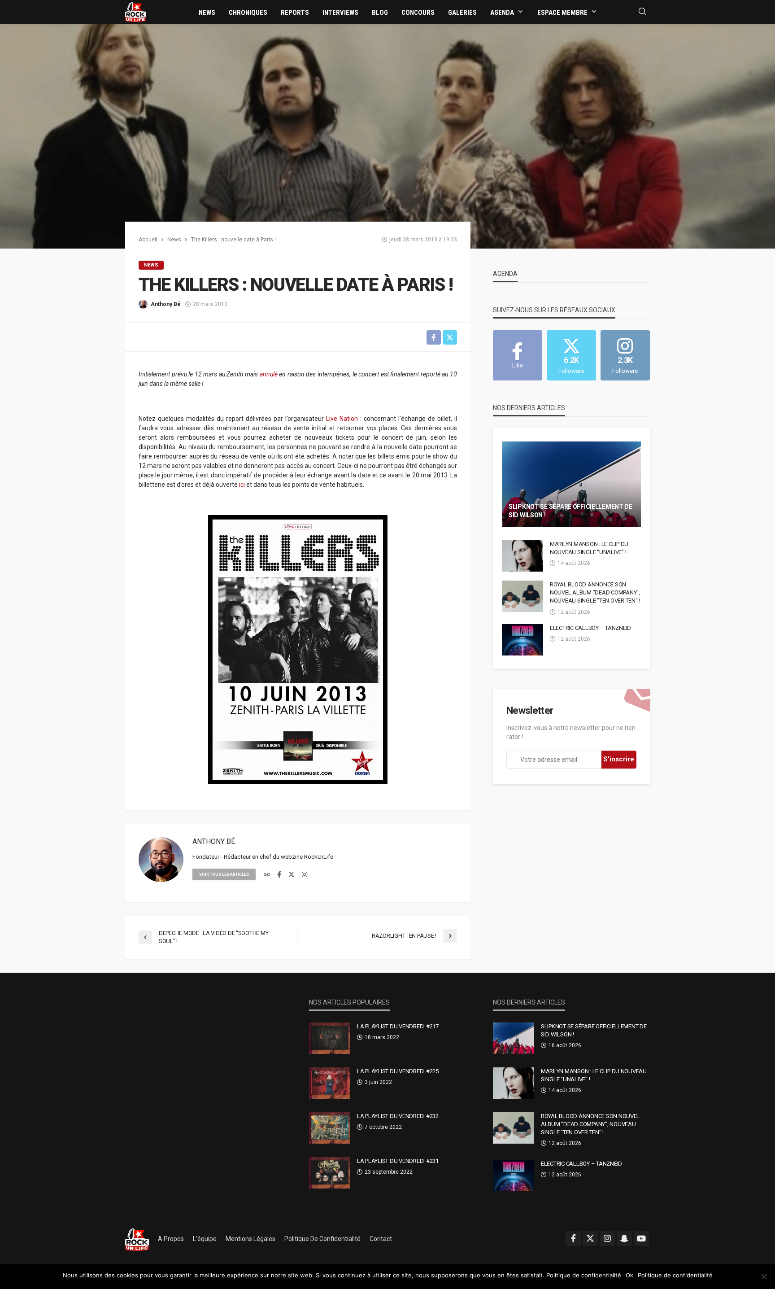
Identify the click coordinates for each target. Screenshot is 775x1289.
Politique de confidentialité (322, 1238)
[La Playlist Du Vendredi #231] (329, 1173)
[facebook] (279, 875)
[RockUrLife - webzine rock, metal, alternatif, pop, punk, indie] (135, 11)
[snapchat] (624, 1238)
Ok (629, 1275)
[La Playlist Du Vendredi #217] (329, 1038)
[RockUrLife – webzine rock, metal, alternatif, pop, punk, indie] (137, 1238)
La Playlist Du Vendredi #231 (398, 1161)
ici (242, 484)
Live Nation (342, 418)
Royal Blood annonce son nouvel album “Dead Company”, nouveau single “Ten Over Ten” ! (595, 592)
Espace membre (562, 13)
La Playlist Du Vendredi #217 (398, 1026)
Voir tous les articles (224, 874)
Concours (418, 13)
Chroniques (248, 13)
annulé (269, 374)
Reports (295, 13)
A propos (171, 1238)
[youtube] (641, 1238)
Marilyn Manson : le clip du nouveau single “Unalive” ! (589, 548)
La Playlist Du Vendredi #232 (398, 1116)
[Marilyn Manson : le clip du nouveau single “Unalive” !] (522, 556)
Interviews (340, 13)
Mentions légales (250, 1238)
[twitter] (291, 875)
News (207, 13)
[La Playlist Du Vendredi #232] (329, 1128)
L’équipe (205, 1238)
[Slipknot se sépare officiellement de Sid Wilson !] (571, 484)
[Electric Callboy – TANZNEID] (522, 639)
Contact (381, 1238)
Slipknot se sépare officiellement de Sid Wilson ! (570, 511)
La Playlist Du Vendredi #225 (398, 1071)
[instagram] (304, 875)
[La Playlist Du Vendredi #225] (329, 1083)
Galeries (462, 13)
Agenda (502, 13)
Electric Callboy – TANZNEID (590, 628)
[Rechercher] (642, 12)
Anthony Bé (166, 304)
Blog (380, 13)
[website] (267, 875)
